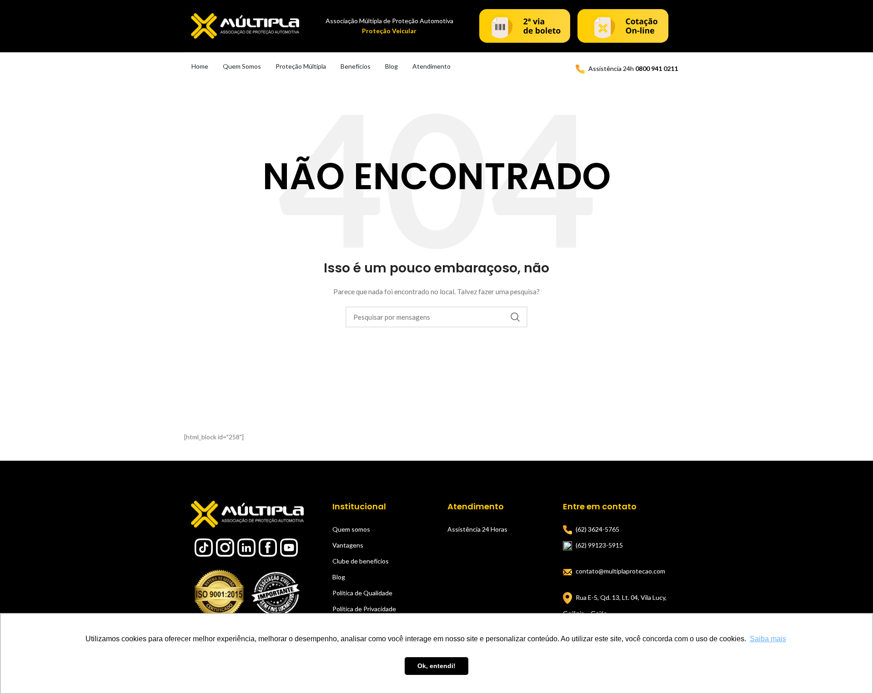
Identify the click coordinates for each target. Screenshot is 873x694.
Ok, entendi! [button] (436, 665)
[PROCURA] (515, 317)
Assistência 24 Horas (477, 529)
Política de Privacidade (364, 609)
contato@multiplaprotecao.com (620, 571)
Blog (391, 66)
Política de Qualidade (362, 593)
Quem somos (351, 529)
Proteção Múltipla (301, 66)
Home (199, 66)
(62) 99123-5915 (599, 545)
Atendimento (431, 66)
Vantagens (347, 545)
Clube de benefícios (360, 561)
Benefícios (356, 66)
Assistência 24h (633, 68)
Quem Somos (242, 66)
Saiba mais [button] (768, 639)
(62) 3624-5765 (597, 529)
